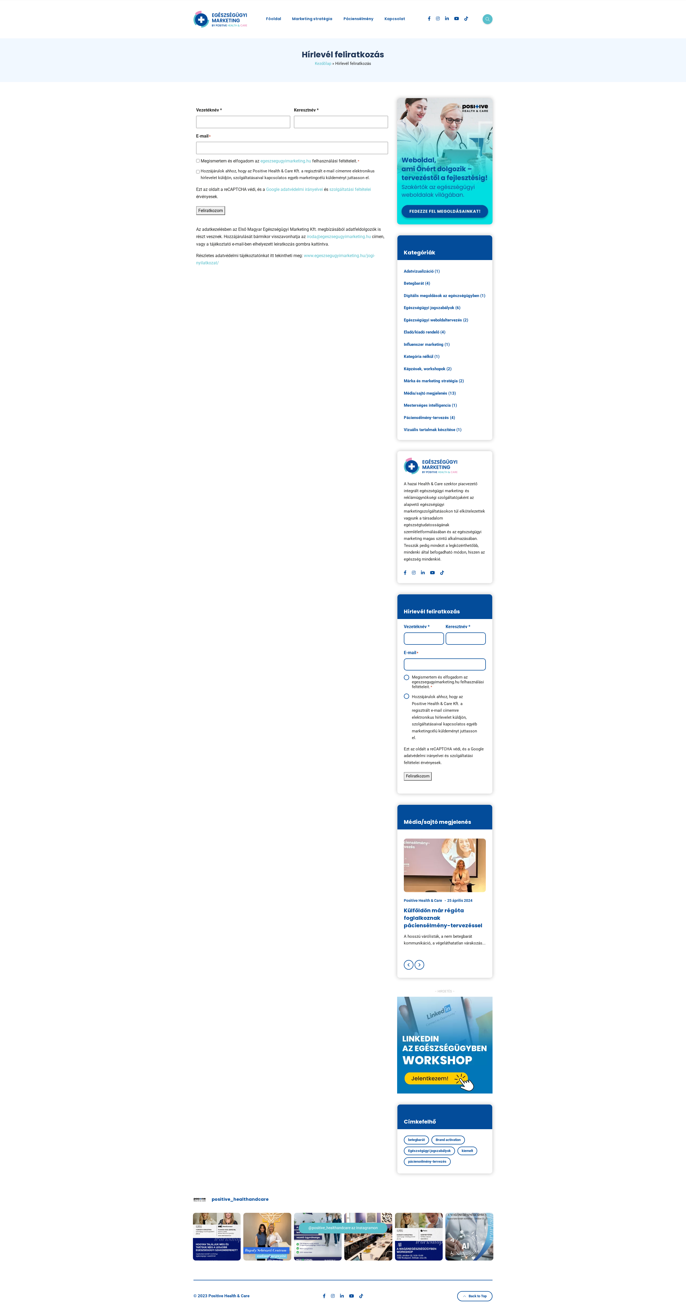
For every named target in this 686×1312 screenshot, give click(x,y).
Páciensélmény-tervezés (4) (429, 417)
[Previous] (408, 965)
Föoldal (273, 18)
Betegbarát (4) (417, 283)
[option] (445, 893)
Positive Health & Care (423, 900)
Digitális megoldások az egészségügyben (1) (444, 295)
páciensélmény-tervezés (427, 1161)
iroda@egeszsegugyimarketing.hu (339, 236)
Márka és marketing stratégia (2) (434, 381)
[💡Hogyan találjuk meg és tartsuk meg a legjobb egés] (217, 1237)
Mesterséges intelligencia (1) (430, 405)
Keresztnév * (306, 110)
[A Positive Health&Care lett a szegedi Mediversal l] (318, 1237)
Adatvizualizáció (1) (422, 271)
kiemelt (467, 1151)
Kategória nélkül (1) (421, 356)
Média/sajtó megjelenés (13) (430, 393)
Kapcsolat (395, 18)
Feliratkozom (210, 210)
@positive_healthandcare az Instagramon (343, 1228)
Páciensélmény (358, 18)
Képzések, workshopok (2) (428, 368)
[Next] (419, 965)
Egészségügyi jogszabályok (429, 1151)
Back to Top (478, 1296)
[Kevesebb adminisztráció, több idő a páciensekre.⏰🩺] (469, 1237)
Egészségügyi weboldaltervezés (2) (436, 320)
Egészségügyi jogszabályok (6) (432, 307)
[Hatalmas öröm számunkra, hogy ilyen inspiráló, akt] (368, 1237)
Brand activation (448, 1140)
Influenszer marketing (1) (427, 344)
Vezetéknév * (209, 110)
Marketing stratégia (312, 18)
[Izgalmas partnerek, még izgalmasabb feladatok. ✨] (267, 1237)
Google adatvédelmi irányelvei (294, 189)
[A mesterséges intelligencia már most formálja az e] (419, 1237)
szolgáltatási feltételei (350, 189)
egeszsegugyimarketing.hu (285, 161)
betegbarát (416, 1140)
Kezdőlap (323, 63)
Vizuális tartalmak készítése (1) (432, 429)
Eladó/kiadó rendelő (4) (424, 332)
